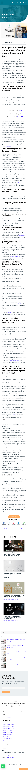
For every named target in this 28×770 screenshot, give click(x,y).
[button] (2, 3)
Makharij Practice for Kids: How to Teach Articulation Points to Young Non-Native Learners (14, 554)
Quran (8, 59)
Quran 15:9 (20, 116)
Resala (16, 506)
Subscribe (6, 691)
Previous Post (4, 528)
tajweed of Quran (11, 195)
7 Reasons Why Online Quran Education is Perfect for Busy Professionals (12, 617)
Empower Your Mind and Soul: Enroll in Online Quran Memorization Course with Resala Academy (14, 575)
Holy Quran (6, 39)
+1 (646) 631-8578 (8, 717)
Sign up (14, 414)
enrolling (10, 312)
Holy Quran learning (9, 557)
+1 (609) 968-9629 (9, 757)
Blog (3, 39)
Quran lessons (8, 146)
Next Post (24, 528)
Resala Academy (21, 235)
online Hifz (19, 303)
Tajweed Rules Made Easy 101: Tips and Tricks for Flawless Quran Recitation (14, 597)
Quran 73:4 (20, 110)
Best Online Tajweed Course (16, 256)
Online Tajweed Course (14, 360)
